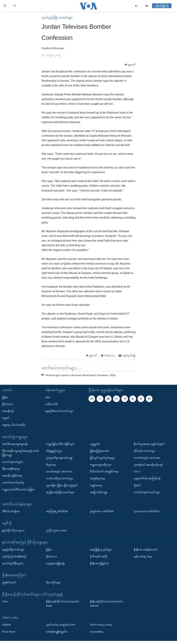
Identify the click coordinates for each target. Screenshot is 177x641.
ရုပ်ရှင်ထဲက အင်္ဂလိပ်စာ (102, 511)
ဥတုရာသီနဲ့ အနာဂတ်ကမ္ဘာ (59, 457)
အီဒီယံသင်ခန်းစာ (11, 511)
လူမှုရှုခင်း (95, 444)
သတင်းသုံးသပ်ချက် (12, 462)
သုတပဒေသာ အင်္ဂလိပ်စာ (147, 511)
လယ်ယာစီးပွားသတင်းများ (59, 478)
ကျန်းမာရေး (96, 485)
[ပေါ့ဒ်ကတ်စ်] (141, 398)
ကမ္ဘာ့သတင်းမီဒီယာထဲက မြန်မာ (18, 489)
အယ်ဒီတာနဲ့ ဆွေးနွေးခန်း (15, 444)
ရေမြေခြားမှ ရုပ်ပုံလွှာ (101, 549)
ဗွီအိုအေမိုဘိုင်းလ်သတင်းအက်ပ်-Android (106, 603)
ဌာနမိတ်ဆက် (9, 582)
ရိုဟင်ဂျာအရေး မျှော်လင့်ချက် (149, 444)
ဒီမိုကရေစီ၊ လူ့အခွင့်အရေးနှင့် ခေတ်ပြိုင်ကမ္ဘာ (20, 452)
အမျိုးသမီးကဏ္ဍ (98, 492)
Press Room (9, 631)
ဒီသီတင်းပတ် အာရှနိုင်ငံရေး (104, 471)
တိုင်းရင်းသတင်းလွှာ (144, 450)
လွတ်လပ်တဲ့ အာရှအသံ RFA (60, 625)
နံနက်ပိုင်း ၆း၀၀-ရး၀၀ (13, 530)
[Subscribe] (149, 398)
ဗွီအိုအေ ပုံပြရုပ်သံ (99, 563)
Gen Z (137, 471)
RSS (47, 397)
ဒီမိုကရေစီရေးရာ (11, 469)
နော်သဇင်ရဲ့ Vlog (143, 556)
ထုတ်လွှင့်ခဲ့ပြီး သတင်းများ (57, 17)
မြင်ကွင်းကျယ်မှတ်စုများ (102, 457)
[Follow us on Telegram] (124, 398)
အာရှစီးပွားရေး (97, 478)
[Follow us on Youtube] (108, 398)
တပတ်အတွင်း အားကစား (59, 471)
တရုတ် (5, 418)
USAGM (6, 625)
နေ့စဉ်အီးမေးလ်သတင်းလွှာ (59, 411)
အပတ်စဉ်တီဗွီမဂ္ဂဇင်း (13, 563)
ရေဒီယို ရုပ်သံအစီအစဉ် (14, 556)
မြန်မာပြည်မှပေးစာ (99, 450)
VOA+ (5, 601)
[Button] (130, 64)
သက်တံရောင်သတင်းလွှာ (147, 492)
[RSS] (132, 398)
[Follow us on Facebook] (91, 398)
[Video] (147, 6)
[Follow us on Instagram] (116, 398)
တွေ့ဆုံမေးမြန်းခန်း (55, 563)
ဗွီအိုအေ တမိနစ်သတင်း (146, 549)
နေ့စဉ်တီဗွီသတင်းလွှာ (13, 549)
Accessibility (96, 631)
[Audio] (136, 6)
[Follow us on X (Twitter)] (100, 398)
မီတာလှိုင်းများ (53, 582)
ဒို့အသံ (137, 485)
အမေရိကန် (8, 411)
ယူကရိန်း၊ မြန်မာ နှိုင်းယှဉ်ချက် (62, 485)
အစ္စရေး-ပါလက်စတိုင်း (14, 425)
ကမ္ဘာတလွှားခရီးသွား (100, 464)
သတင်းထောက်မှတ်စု (13, 482)
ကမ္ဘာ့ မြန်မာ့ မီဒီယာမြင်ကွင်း (60, 444)
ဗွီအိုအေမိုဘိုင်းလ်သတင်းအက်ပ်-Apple (63, 603)
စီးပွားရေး (51, 464)
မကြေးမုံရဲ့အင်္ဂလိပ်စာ (57, 511)
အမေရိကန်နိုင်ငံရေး (12, 475)
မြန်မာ (5, 397)
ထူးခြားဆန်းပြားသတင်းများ (60, 492)
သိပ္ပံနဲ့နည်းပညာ (54, 450)
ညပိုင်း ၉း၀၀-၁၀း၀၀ (56, 530)
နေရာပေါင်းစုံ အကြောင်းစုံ (147, 478)
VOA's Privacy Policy (101, 625)
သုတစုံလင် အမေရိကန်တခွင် (148, 464)
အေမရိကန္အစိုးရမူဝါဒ (56, 631)
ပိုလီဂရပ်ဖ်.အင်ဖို (98, 556)
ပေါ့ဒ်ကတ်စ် (51, 404)
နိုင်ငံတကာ (7, 404)
